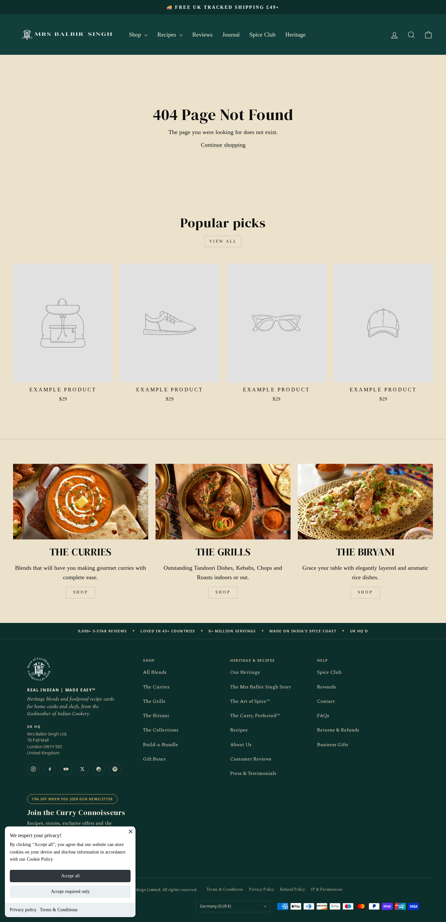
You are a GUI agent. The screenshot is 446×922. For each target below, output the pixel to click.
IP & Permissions (326, 889)
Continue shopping (223, 145)
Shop (136, 34)
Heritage (295, 34)
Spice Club (262, 34)
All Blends (155, 672)
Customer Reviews (250, 759)
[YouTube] (66, 769)
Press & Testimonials (253, 773)
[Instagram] (33, 769)
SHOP (80, 592)
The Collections (160, 730)
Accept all (70, 875)
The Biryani (156, 715)
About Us (240, 744)
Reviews (202, 34)
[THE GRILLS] (223, 502)
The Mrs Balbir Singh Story (260, 687)
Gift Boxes (154, 759)
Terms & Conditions (58, 909)
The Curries (156, 687)
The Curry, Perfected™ (255, 715)
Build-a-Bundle (160, 744)
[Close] (130, 831)
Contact (326, 701)
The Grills (154, 701)
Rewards (326, 687)
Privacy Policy (261, 889)
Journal (231, 34)
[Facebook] (49, 769)
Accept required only (70, 891)
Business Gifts (332, 744)
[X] (82, 769)
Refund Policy (292, 889)
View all (223, 241)
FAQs (323, 715)
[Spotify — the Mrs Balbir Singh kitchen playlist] (115, 769)
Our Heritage (245, 672)
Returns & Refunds (338, 730)
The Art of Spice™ (250, 701)
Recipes (167, 34)
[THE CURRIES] (80, 502)
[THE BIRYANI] (365, 502)
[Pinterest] (98, 769)
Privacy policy (23, 909)
